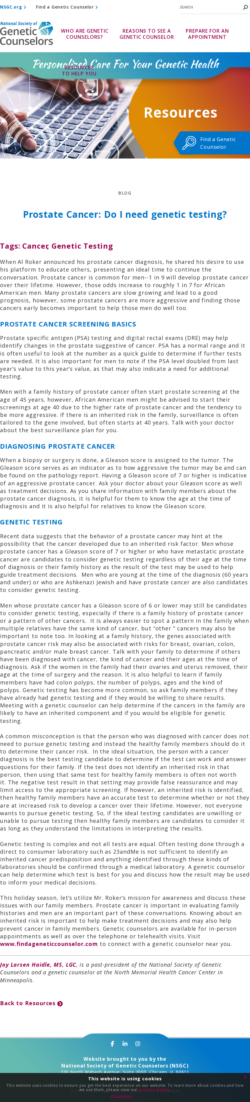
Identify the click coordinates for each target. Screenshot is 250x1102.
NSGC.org (11, 7)
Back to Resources (28, 1003)
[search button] (245, 7)
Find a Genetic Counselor (65, 7)
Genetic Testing (82, 246)
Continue (122, 1096)
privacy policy (154, 1089)
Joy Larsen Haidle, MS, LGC (38, 964)
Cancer (35, 246)
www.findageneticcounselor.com (49, 943)
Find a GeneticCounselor (218, 143)
